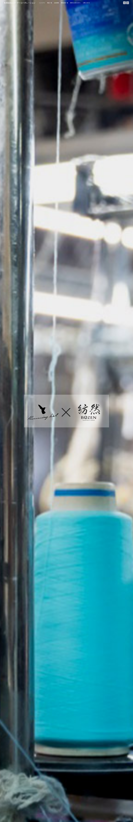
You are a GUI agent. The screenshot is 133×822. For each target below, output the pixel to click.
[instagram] (127, 2)
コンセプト (42, 3)
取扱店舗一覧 (64, 3)
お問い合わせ (86, 3)
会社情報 (56, 3)
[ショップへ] (124, 2)
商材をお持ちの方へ (75, 3)
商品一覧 (49, 3)
